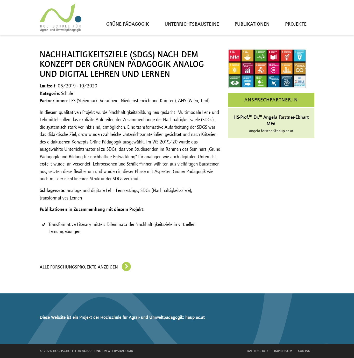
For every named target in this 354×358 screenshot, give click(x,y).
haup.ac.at (195, 317)
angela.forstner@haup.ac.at (271, 130)
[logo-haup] (60, 17)
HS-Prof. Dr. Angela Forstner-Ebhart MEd (271, 120)
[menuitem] (127, 17)
